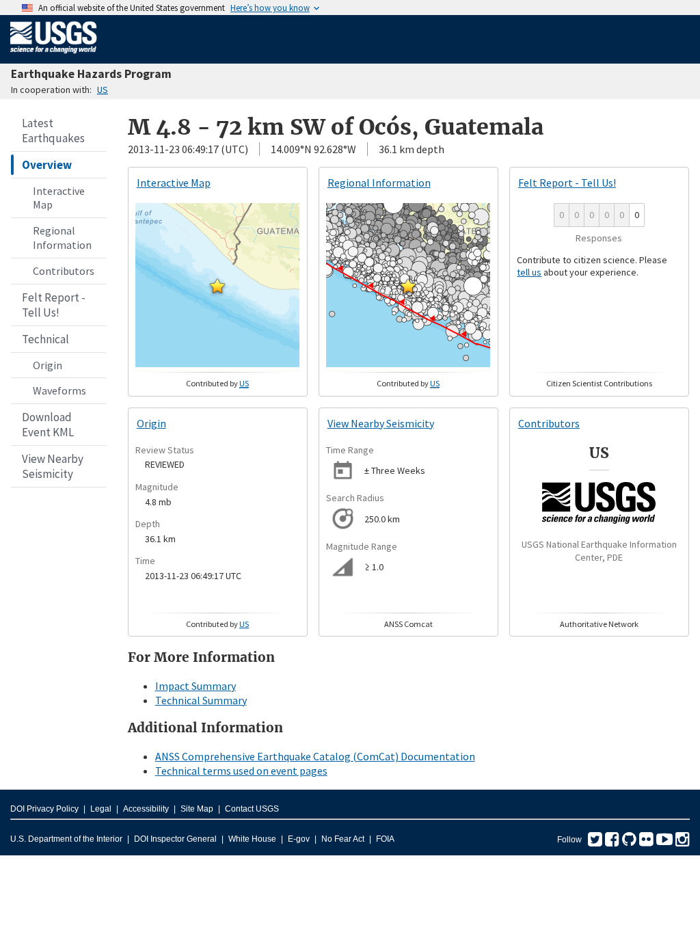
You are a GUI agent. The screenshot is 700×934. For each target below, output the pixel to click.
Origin (47, 365)
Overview (47, 164)
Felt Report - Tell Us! (53, 305)
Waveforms (59, 390)
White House (252, 839)
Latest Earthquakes (53, 131)
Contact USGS (252, 809)
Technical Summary (201, 700)
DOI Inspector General (175, 839)
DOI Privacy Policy (44, 809)
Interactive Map (59, 198)
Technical (45, 339)
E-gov (299, 839)
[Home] (53, 56)
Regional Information (62, 238)
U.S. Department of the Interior (66, 839)
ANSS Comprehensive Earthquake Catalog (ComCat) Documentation (315, 756)
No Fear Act (342, 839)
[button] (217, 286)
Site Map (196, 809)
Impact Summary (195, 686)
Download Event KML (48, 425)
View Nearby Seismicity (52, 466)
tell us (529, 272)
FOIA (385, 839)
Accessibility (146, 809)
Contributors (63, 271)
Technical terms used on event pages (241, 770)
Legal (100, 809)
